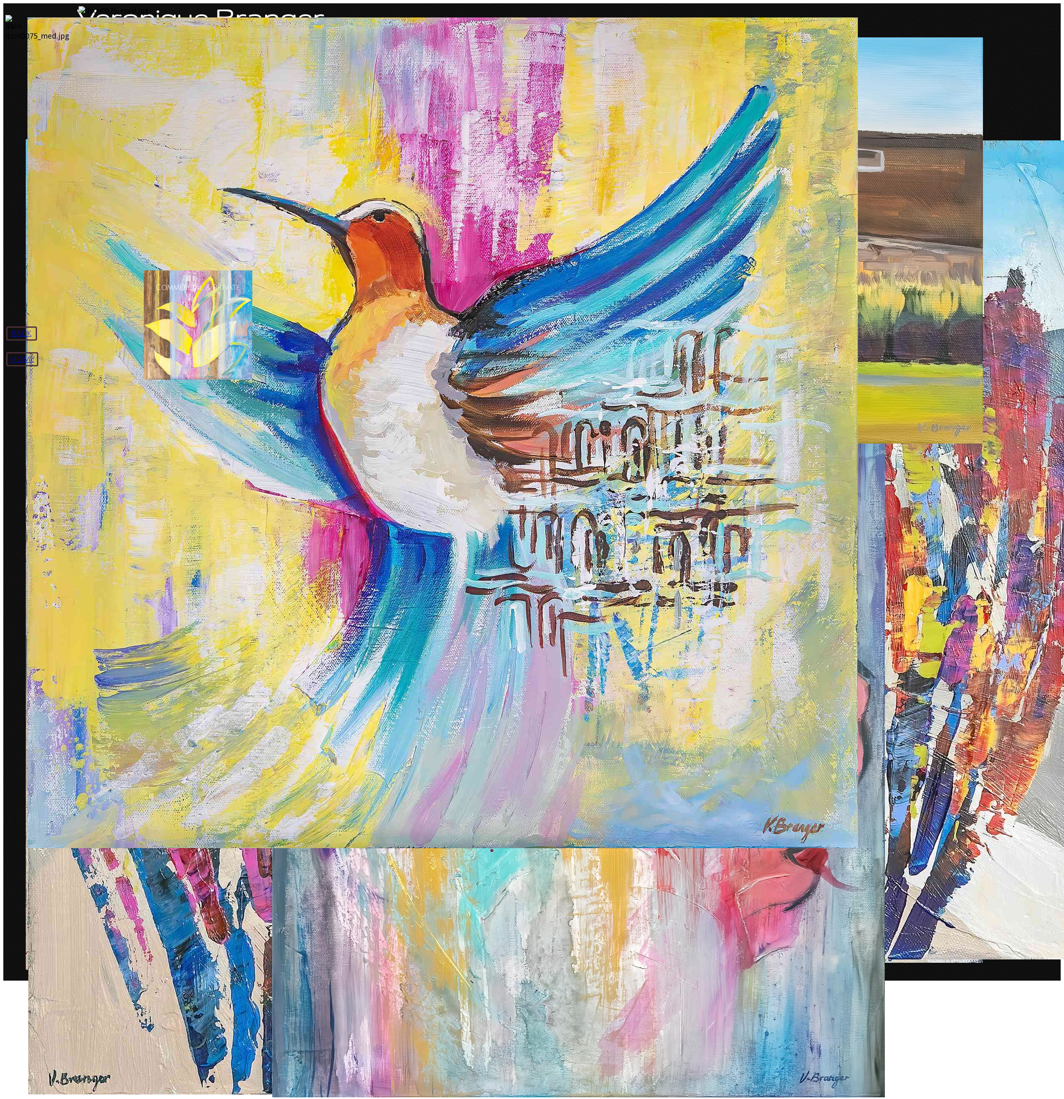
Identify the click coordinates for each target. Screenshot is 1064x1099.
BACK (22, 333)
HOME (22, 359)
